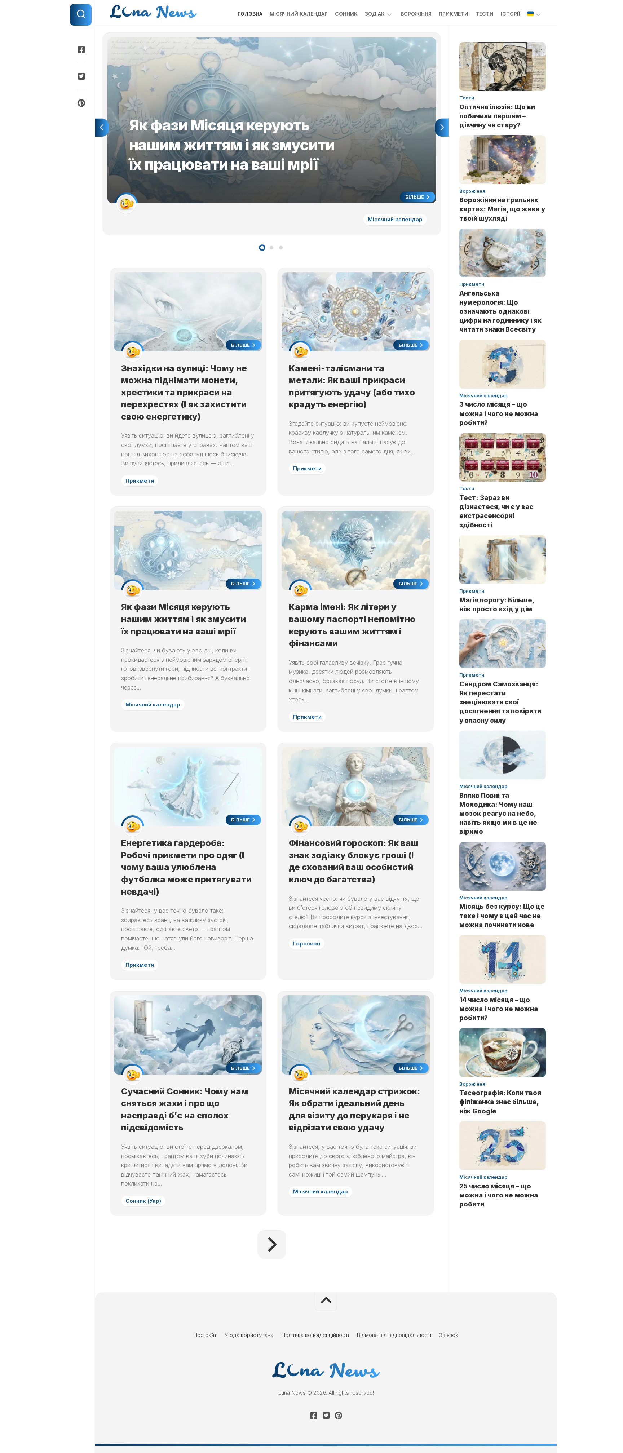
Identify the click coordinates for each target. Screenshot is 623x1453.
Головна (250, 14)
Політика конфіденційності (315, 1335)
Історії (510, 14)
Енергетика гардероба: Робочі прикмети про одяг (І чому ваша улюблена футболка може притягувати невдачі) (186, 867)
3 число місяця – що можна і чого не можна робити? (498, 413)
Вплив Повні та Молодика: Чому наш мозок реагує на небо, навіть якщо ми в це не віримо (498, 814)
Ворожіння (416, 14)
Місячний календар (299, 14)
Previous (102, 128)
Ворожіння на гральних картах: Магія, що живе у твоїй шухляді (502, 209)
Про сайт (205, 1335)
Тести (485, 14)
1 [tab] (262, 247)
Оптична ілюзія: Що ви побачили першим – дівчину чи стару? (497, 116)
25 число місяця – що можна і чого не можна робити (498, 1195)
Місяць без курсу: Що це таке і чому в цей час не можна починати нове (502, 915)
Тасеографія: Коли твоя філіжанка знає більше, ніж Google (500, 1102)
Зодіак (375, 14)
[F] (81, 50)
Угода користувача (249, 1335)
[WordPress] (81, 76)
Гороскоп (306, 943)
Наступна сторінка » (271, 1244)
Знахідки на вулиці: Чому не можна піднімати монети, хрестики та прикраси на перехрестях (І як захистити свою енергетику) (184, 392)
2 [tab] (271, 247)
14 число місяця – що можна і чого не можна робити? (498, 1009)
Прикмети (453, 14)
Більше (415, 197)
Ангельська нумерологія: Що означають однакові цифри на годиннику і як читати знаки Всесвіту (500, 311)
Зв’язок (448, 1335)
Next (442, 128)
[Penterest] (81, 103)
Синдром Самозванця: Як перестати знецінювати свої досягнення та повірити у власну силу (500, 702)
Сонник (346, 14)
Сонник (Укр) (143, 1200)
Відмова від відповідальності (394, 1335)
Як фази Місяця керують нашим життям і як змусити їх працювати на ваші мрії (206, 41)
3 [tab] (281, 247)
